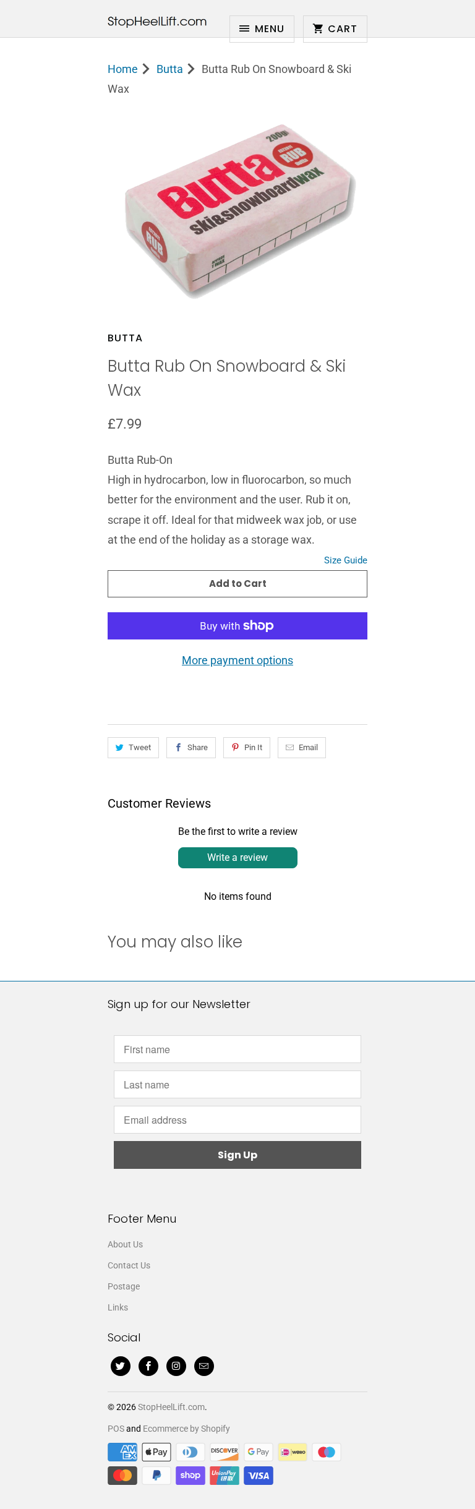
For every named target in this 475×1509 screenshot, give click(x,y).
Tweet (140, 747)
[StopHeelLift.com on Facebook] (148, 1366)
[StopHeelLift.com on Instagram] (176, 1366)
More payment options (237, 660)
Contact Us (129, 1265)
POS (116, 1429)
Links (118, 1307)
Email (308, 747)
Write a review (237, 857)
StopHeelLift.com (171, 1407)
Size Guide (345, 560)
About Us (125, 1244)
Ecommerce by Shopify (186, 1429)
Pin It (253, 747)
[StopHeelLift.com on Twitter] (121, 1366)
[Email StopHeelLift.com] (204, 1366)
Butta (125, 338)
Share (197, 747)
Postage (124, 1286)
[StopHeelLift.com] (157, 23)
